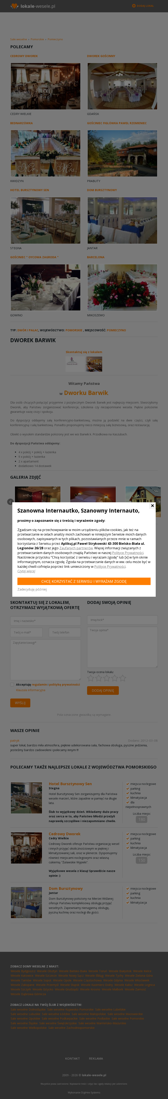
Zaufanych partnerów (76, 548)
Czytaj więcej (26, 571)
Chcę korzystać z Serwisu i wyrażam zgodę (84, 581)
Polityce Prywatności (127, 553)
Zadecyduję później (32, 589)
